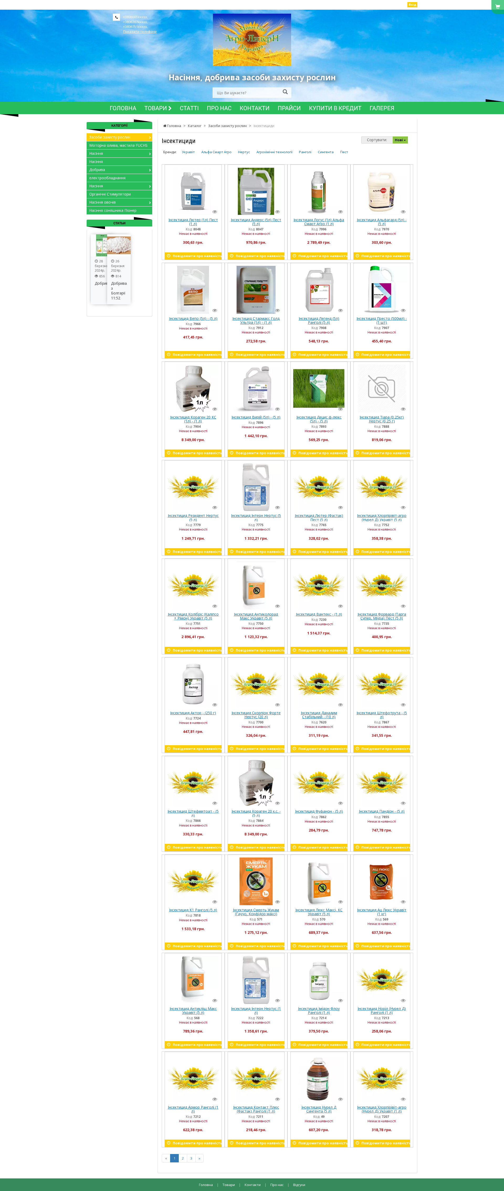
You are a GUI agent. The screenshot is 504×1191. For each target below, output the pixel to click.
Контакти (255, 108)
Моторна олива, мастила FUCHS (118, 145)
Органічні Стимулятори (110, 194)
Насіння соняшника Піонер (112, 210)
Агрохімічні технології (274, 152)
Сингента (326, 152)
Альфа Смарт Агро (216, 152)
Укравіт (188, 152)
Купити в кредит (335, 108)
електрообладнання (107, 177)
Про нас (219, 108)
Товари (156, 108)
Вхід (412, 4)
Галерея (382, 108)
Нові (399, 139)
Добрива (97, 169)
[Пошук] (285, 92)
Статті (189, 108)
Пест (344, 152)
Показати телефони (140, 31)
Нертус (244, 152)
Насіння (96, 153)
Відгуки (299, 1184)
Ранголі (305, 152)
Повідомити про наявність (196, 255)
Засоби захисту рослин (109, 137)
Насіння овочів (102, 202)
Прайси (289, 108)
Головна (123, 108)
